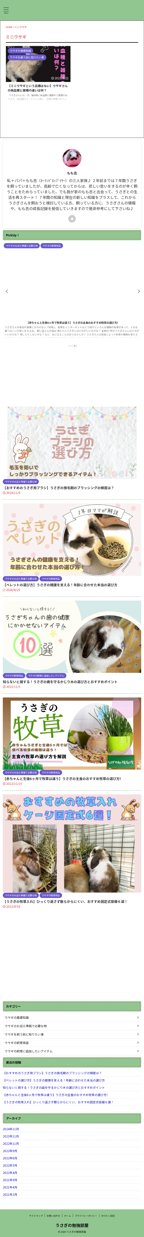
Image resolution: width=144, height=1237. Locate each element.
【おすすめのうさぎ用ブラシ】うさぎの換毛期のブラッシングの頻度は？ (58, 487)
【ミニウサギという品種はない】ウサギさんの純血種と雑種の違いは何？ (38, 87)
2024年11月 (11, 1129)
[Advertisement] (72, 377)
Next (137, 291)
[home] (72, 219)
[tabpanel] (72, 292)
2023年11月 (11, 1136)
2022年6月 (10, 1158)
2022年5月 (10, 1165)
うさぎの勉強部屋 (72, 1225)
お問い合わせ (53, 1215)
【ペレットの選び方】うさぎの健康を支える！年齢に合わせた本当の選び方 (60, 584)
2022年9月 (10, 1151)
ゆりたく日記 (108, 1215)
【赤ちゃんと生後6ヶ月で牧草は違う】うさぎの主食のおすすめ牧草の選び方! (72, 322)
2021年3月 (10, 1194)
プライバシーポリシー (86, 1215)
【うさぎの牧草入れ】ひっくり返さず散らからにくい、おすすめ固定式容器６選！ (65, 901)
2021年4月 (10, 1187)
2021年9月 (10, 1180)
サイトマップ (36, 1215)
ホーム (67, 1215)
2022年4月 (10, 1172)
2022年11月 (11, 1143)
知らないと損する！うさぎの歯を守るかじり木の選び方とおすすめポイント (60, 681)
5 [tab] (77, 346)
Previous (6, 291)
